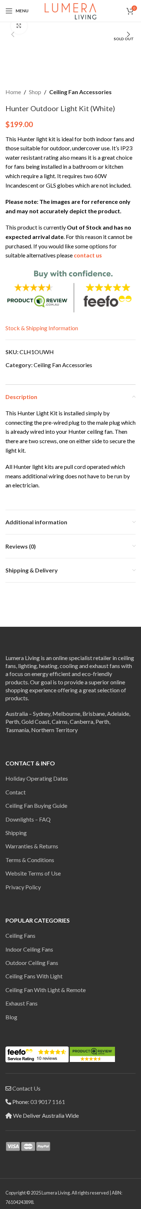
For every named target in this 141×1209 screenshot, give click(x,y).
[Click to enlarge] (19, 26)
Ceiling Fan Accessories (80, 91)
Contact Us (26, 1088)
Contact (15, 792)
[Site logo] (70, 10)
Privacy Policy (23, 886)
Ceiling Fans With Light (34, 976)
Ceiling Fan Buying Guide (36, 805)
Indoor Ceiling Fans (29, 949)
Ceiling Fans (20, 935)
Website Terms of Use (33, 873)
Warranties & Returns (31, 846)
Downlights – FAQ (28, 819)
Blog (11, 1016)
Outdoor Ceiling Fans (31, 962)
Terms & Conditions (29, 859)
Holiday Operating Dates (36, 778)
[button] (12, 34)
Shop (35, 91)
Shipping (16, 832)
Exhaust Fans (21, 1003)
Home (13, 91)
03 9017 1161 (47, 1101)
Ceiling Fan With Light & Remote (45, 989)
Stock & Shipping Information (41, 327)
